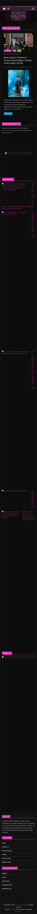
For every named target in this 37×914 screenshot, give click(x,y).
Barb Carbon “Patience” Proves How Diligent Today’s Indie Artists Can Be (18, 60)
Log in (4, 877)
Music (19, 50)
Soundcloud (5, 130)
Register (4, 873)
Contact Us (5, 847)
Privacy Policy (6, 858)
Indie (14, 50)
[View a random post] (33, 8)
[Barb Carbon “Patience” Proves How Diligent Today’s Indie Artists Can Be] (18, 41)
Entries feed (5, 881)
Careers (4, 854)
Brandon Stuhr (16, 54)
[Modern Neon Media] (4, 8)
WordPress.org (6, 888)
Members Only (6, 862)
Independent (7, 50)
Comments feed (7, 885)
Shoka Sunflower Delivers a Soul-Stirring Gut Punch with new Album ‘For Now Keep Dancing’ (29, 515)
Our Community (7, 851)
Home (4, 843)
